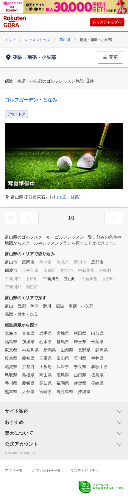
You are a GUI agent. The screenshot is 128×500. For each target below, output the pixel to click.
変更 (113, 57)
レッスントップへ (107, 22)
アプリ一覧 (14, 471)
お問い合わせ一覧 (46, 471)
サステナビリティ (84, 471)
